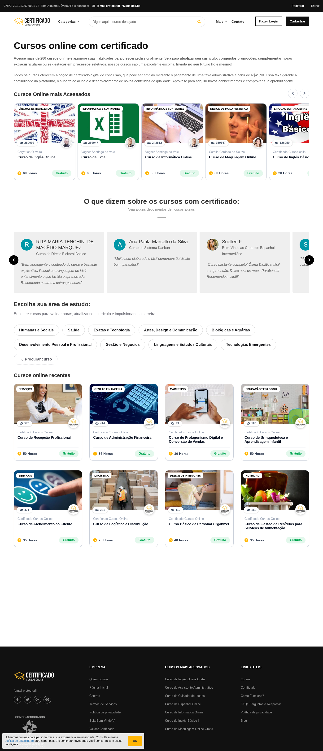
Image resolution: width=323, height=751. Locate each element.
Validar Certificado (101, 729)
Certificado (248, 687)
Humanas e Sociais (36, 330)
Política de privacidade (105, 712)
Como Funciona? (252, 696)
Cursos (245, 679)
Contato (237, 21)
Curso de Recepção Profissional (44, 437)
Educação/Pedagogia (262, 389)
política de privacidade (19, 740)
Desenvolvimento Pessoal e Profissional (55, 345)
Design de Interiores (185, 475)
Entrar (315, 6)
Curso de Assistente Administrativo (189, 687)
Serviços (25, 389)
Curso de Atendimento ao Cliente (44, 524)
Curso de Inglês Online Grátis (185, 679)
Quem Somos (98, 679)
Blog (244, 720)
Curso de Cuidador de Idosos (185, 696)
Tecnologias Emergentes (248, 345)
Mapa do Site (131, 6)
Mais (219, 21)
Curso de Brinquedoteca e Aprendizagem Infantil (266, 439)
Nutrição (253, 475)
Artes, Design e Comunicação (170, 330)
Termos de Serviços (103, 704)
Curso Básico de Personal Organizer (199, 524)
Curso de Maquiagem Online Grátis (189, 729)
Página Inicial (98, 687)
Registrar (298, 6)
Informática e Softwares (101, 108)
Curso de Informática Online (168, 157)
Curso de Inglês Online (36, 157)
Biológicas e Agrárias (231, 330)
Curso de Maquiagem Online (232, 157)
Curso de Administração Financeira (122, 437)
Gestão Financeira (108, 389)
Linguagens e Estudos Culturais (183, 345)
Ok (135, 741)
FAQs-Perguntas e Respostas (261, 704)
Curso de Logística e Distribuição (120, 524)
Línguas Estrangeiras (35, 108)
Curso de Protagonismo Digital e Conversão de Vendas (196, 439)
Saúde (73, 330)
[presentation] (292, 93)
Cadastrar (297, 21)
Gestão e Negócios (123, 345)
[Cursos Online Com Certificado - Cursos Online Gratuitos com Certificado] (32, 23)
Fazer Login (268, 21)
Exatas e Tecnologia (112, 330)
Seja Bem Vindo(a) (102, 720)
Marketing (178, 389)
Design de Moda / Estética (229, 108)
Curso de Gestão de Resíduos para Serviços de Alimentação (273, 526)
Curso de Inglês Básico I (182, 720)
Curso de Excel (93, 157)
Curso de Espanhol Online (183, 704)
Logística (101, 475)
